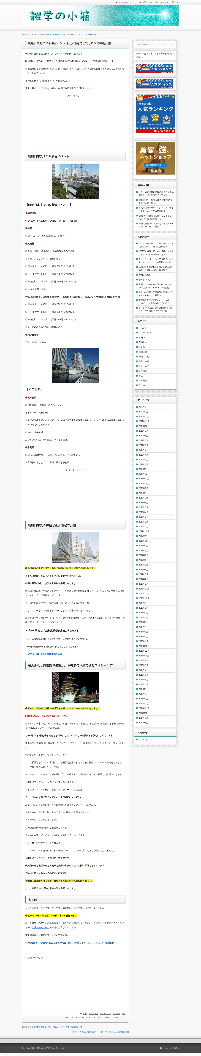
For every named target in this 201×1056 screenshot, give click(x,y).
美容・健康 (144, 361)
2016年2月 (143, 636)
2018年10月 (144, 483)
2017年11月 (144, 536)
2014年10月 (144, 713)
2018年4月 (143, 512)
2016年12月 (144, 589)
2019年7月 (143, 440)
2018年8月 (143, 493)
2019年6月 (143, 445)
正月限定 (116, 1014)
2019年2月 (143, 464)
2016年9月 (143, 603)
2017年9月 (143, 545)
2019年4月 (143, 455)
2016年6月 (143, 617)
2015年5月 (143, 679)
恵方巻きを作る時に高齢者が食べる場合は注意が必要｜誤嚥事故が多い (54, 1027)
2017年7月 (143, 555)
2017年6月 (143, 560)
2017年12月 (144, 531)
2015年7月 (143, 670)
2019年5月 (143, 450)
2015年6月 (143, 675)
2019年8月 (143, 436)
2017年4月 (143, 569)
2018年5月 (143, 507)
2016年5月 (143, 622)
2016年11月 (144, 593)
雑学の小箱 (41, 1048)
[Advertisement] (75, 125)
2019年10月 (144, 426)
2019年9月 (143, 431)
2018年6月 (143, 502)
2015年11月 (144, 651)
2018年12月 (144, 474)
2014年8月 (143, 723)
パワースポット (146, 333)
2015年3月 (143, 689)
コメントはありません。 (94, 1017)
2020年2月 (143, 407)
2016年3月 (143, 632)
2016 (85, 1014)
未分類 (142, 347)
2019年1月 (143, 469)
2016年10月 (144, 598)
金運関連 (143, 380)
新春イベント (105, 1014)
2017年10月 (144, 541)
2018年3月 (143, 517)
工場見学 (143, 342)
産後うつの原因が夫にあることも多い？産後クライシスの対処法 (99, 1032)
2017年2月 (143, 579)
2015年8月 (143, 665)
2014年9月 (143, 718)
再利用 (142, 337)
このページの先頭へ (170, 1048)
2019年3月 (143, 459)
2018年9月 (143, 488)
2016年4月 (143, 627)
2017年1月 (143, 584)
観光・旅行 (120, 1017)
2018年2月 (143, 522)
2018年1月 (143, 526)
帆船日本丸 (93, 1014)
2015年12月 (144, 646)
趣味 (141, 376)
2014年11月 (144, 708)
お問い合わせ (145, 275)
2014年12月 (144, 703)
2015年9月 (143, 660)
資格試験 (143, 371)
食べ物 (142, 385)
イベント (112, 1017)
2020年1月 (143, 412)
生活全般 (143, 352)
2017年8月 (143, 550)
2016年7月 (143, 612)
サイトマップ (145, 280)
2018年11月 (144, 479)
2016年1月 (143, 641)
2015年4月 (143, 684)
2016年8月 (143, 608)
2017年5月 (143, 565)
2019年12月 (144, 416)
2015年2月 (143, 694)
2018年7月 (143, 498)
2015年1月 (143, 699)
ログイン (143, 739)
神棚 (123, 1014)
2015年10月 (144, 656)
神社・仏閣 (144, 357)
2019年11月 (144, 421)
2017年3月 (143, 574)
